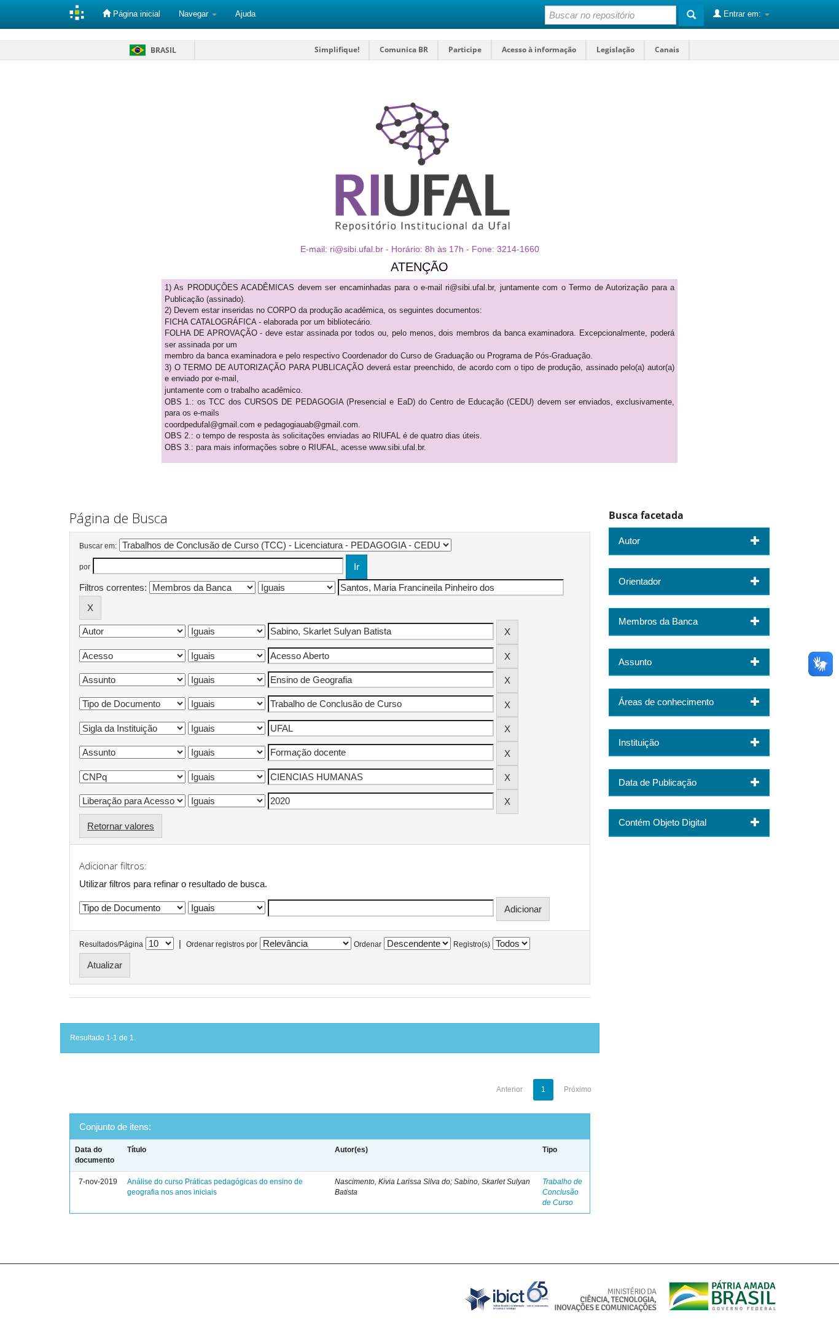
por (84, 567)
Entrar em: (742, 13)
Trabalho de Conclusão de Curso (562, 1192)
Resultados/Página (111, 944)
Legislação (615, 49)
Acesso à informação (539, 49)
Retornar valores (120, 826)
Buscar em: (98, 546)
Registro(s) (471, 944)
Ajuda (245, 13)
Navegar (195, 13)
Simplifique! (336, 49)
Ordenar (367, 944)
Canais (667, 49)
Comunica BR (404, 49)
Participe (465, 49)
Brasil (150, 50)
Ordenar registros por (221, 944)
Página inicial (135, 13)
